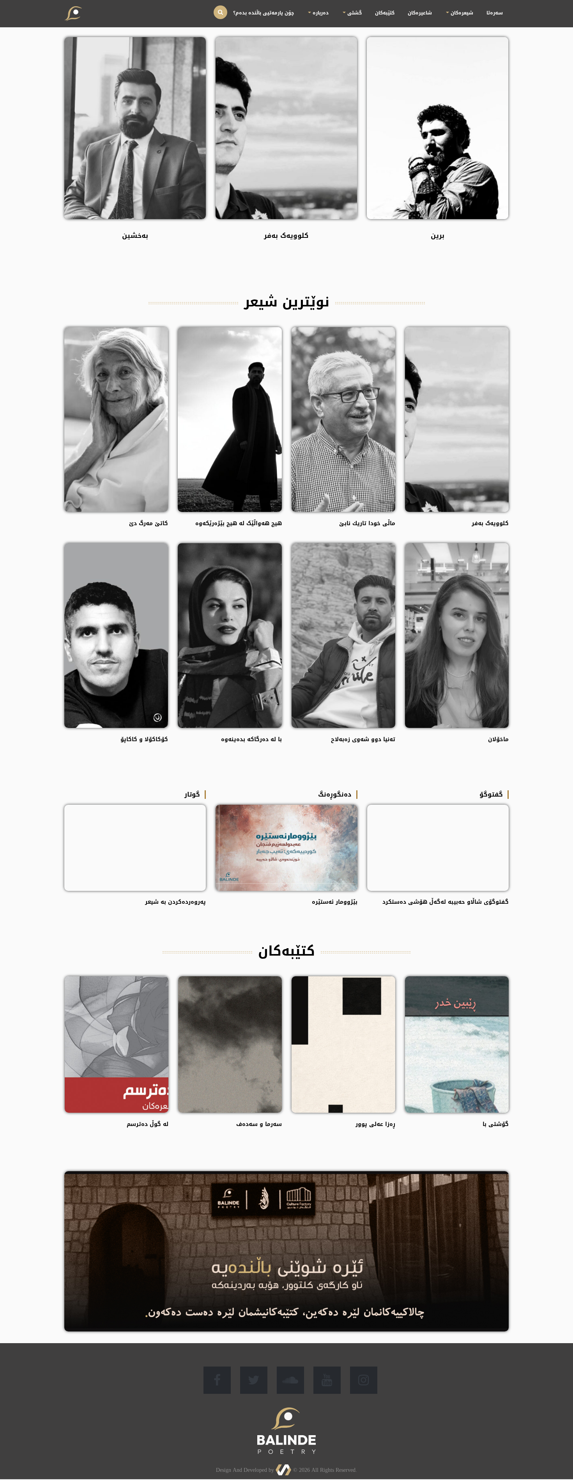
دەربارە (396, 8)
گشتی (417, 8)
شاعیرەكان (455, 8)
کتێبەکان (435, 8)
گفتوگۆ (491, 794)
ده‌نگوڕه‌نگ (335, 794)
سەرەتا (501, 8)
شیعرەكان (482, 8)
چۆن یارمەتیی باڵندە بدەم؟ (360, 8)
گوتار (192, 794)
